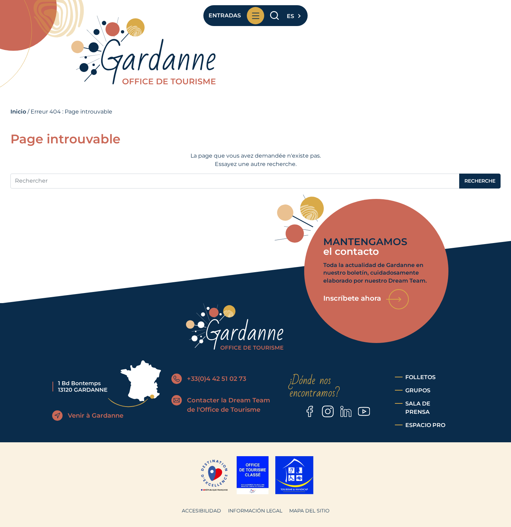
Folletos (420, 377)
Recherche (274, 15)
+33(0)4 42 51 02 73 (216, 379)
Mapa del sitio (309, 511)
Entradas (225, 15)
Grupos (417, 390)
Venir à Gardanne (95, 415)
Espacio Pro (425, 425)
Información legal (255, 511)
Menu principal (255, 15)
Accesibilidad (201, 511)
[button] (293, 14)
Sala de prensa (417, 407)
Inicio (18, 111)
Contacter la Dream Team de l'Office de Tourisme (228, 404)
